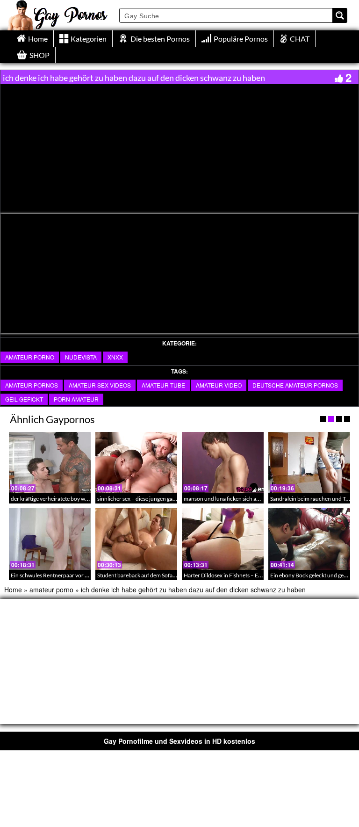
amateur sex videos (100, 385)
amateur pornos (31, 385)
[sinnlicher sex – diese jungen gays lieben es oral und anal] (136, 462)
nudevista (81, 357)
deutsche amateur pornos (295, 385)
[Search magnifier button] (339, 15)
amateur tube (163, 385)
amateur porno (29, 357)
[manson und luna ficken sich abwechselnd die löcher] (223, 462)
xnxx (115, 357)
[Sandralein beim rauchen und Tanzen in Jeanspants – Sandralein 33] (309, 462)
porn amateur (76, 399)
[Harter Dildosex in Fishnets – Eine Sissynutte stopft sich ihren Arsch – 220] (223, 538)
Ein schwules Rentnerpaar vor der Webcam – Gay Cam (77, 575)
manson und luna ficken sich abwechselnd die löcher (247, 498)
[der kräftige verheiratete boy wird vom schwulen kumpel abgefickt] (50, 462)
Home (13, 589)
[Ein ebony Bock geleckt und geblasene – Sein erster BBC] (309, 538)
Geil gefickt (24, 399)
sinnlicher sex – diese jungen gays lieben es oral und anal (164, 498)
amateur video (219, 385)
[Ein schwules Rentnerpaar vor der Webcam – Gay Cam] (50, 538)
